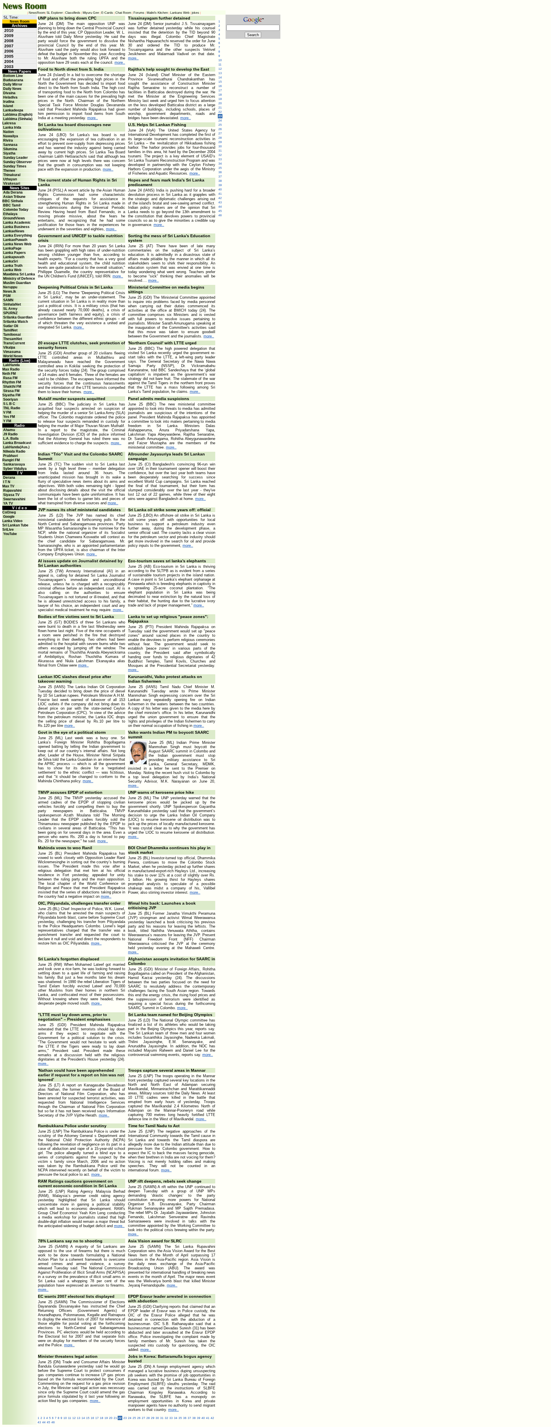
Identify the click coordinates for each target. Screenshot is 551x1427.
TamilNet (10, 330)
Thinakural (11, 175)
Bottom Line (13, 76)
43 (39, 1422)
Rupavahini (12, 490)
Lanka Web (12, 270)
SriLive (8, 530)
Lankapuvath (13, 257)
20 (110, 1418)
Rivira (8, 140)
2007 (8, 46)
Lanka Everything (17, 235)
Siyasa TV (11, 495)
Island (8, 106)
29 (152, 1418)
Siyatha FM (11, 395)
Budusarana (13, 80)
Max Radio (11, 369)
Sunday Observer (17, 162)
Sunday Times (14, 166)
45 (48, 1422)
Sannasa (10, 145)
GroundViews (14, 218)
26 (139, 1418)
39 (198, 1418)
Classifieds (72, 12)
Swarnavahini (14, 499)
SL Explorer (54, 12)
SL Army (10, 309)
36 (185, 1418)
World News (13, 356)
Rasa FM (10, 378)
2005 (8, 56)
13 (78, 1418)
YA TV (8, 503)
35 (180, 1418)
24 (129, 1418)
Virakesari (11, 183)
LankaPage (12, 248)
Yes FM (9, 417)
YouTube (10, 534)
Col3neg (9, 512)
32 (166, 1418)
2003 (8, 66)
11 (69, 1418)
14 (83, 1418)
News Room (20, 22)
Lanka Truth (12, 266)
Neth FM (9, 374)
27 (143, 1418)
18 (101, 1418)
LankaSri (10, 261)
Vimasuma (12, 352)
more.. (120, 62)
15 (88, 1418)
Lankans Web (179, 12)
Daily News (12, 89)
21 (115, 1418)
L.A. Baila (11, 439)
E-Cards (107, 12)
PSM (7, 296)
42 (212, 1418)
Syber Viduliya (15, 469)
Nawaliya (10, 136)
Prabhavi (10, 456)
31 (162, 1418)
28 (148, 1418)
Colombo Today (15, 210)
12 (74, 1418)
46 (53, 1422)
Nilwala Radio (14, 451)
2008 (8, 40)
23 (125, 1418)
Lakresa (9, 123)
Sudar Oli (10, 326)
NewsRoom (37, 12)
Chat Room (123, 12)
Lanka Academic (17, 223)
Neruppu (10, 287)
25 (134, 1418)
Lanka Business (16, 227)
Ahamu (9, 430)
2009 (8, 35)
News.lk (9, 291)
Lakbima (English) (17, 115)
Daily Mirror (12, 84)
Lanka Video (12, 521)
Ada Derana (13, 192)
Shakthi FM (12, 387)
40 (203, 1418)
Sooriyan (10, 399)
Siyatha (9, 153)
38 (194, 1418)
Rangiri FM (11, 460)
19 (106, 1418)
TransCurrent (14, 343)
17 (97, 1418)
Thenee (9, 171)
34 (175, 1418)
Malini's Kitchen (157, 12)
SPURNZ (10, 313)
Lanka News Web (17, 244)
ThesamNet (12, 339)
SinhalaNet (12, 304)
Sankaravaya (14, 464)
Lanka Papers (14, 253)
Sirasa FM (11, 391)
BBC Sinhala (12, 201)
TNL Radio (11, 408)
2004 (8, 61)
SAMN (8, 300)
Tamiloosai (12, 335)
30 (157, 1418)
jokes (195, 12)
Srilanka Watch (15, 322)
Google (9, 517)
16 (92, 1418)
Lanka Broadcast (17, 443)
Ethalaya (10, 214)
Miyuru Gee (91, 12)
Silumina (10, 149)
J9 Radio (10, 434)
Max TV (8, 486)
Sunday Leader (15, 158)
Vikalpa (9, 347)
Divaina (9, 93)
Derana (8, 478)
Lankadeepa (13, 110)
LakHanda (11, 365)
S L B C (9, 404)
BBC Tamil (11, 205)
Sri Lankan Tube (15, 525)
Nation (8, 132)
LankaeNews (13, 231)
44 (44, 1422)
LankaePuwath (15, 240)
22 (220, 111)
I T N (6, 482)
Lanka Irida (12, 127)
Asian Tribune (14, 197)
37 (189, 1418)
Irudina (8, 102)
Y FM (7, 421)
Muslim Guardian (17, 283)
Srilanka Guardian (17, 317)
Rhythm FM (11, 382)
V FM (7, 412)
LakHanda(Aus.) (16, 447)
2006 (8, 51)
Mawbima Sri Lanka (19, 274)
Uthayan (10, 179)
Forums (138, 12)
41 (207, 1418)
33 (171, 1418)
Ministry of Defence (19, 279)
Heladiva (10, 97)
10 (65, 1418)
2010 (8, 30)
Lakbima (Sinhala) (17, 119)
